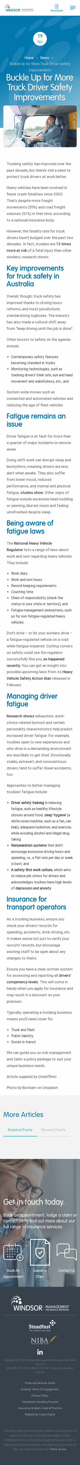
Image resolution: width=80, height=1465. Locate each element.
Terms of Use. (58, 1449)
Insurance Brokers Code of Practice (40, 1408)
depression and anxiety (33, 888)
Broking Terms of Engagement (40, 1389)
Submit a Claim (40, 1274)
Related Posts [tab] (20, 1130)
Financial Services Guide (40, 1383)
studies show (31, 492)
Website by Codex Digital (40, 1414)
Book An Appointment (13, 1274)
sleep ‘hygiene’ (55, 815)
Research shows (20, 716)
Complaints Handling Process (40, 1402)
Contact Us (66, 1271)
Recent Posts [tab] (53, 1130)
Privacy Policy (40, 1395)
